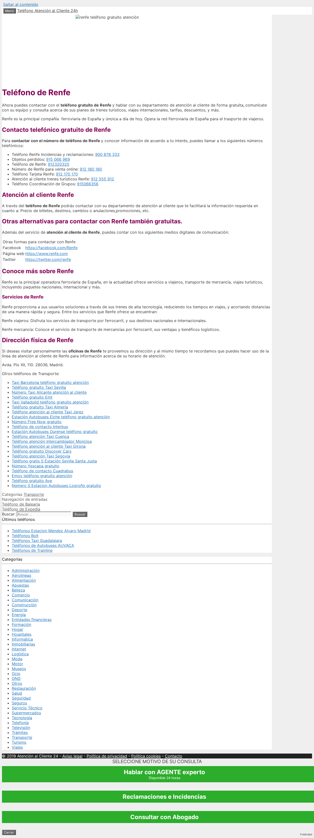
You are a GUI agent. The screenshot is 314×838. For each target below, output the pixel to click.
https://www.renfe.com (46, 253)
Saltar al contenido (20, 4)
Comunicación (25, 599)
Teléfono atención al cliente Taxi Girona (49, 446)
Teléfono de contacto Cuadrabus (42, 470)
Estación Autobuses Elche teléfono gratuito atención (61, 416)
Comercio (21, 595)
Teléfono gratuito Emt (32, 397)
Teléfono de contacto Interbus (40, 426)
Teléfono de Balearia (21, 504)
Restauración (24, 688)
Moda (17, 658)
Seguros (19, 703)
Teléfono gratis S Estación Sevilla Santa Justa (54, 461)
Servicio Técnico (27, 707)
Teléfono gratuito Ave (32, 480)
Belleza (18, 590)
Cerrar (9, 832)
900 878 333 (107, 154)
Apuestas (20, 585)
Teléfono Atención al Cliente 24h (47, 10)
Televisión (21, 727)
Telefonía (20, 722)
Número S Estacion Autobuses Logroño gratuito (56, 485)
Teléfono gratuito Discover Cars (41, 451)
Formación (21, 624)
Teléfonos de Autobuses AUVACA (43, 545)
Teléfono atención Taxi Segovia (41, 456)
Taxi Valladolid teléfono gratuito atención (50, 402)
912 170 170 (67, 174)
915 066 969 (58, 159)
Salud (17, 693)
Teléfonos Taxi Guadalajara (37, 540)
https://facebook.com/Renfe (51, 247)
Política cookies (146, 756)
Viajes (17, 747)
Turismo (19, 742)
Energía (19, 614)
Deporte (19, 609)
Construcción (24, 604)
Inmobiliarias (23, 644)
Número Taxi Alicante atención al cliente (49, 392)
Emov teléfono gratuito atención (42, 475)
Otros (17, 683)
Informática (22, 639)
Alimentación (24, 580)
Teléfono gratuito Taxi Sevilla (39, 387)
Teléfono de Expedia (21, 509)
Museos (19, 668)
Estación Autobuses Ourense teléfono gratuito (55, 431)
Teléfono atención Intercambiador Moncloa (52, 441)
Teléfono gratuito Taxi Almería (40, 407)
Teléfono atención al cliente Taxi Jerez (47, 411)
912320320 (58, 164)
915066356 (87, 183)
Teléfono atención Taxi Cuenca (40, 436)
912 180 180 (91, 169)
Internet (19, 649)
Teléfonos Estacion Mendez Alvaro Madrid (51, 530)
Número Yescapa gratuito (35, 465)
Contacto (173, 756)
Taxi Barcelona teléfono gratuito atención (50, 382)
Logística (20, 653)
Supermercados (26, 712)
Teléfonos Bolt (25, 535)
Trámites (20, 732)
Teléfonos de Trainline (32, 550)
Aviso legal (72, 756)
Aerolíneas (21, 575)
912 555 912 (102, 178)
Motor (17, 663)
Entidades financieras (32, 619)
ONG (16, 678)
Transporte (34, 494)
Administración (25, 570)
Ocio (16, 673)
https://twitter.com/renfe (48, 259)
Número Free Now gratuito (37, 421)
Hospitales (21, 634)
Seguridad (21, 698)
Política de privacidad (107, 756)
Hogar (17, 629)
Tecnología (22, 717)
